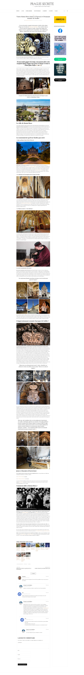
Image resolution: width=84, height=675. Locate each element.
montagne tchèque (30, 534)
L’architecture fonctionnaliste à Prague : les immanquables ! (18, 548)
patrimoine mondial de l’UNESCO (31, 166)
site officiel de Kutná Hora (21, 478)
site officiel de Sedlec (20, 476)
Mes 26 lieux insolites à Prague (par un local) (28, 548)
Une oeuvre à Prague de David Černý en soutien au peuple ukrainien (38, 549)
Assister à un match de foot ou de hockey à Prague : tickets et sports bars (23, 549)
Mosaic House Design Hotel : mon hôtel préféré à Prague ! (18, 559)
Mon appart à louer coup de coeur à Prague (28, 558)
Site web (19, 658)
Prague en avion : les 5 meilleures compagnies (47, 548)
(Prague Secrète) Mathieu (29, 20)
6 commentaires (40, 20)
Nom (19, 650)
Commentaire (20, 642)
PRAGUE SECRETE (42, 4)
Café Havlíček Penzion (39, 530)
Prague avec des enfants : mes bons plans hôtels (42, 548)
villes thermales (23, 534)
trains (37, 512)
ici (36, 65)
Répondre (47, 576)
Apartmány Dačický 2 (47, 530)
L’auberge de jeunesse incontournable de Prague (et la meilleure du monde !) (23, 559)
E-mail (19, 654)
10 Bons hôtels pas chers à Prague (60, 80)
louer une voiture (25, 512)
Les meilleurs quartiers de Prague (60, 59)
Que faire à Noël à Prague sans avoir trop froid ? (33, 548)
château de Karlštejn (33, 27)
